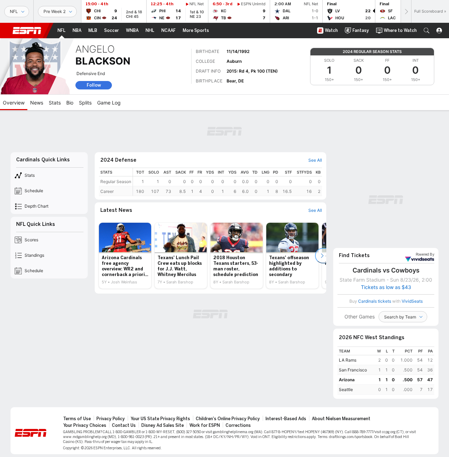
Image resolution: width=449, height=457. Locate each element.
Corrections (238, 425)
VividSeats (425, 255)
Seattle (346, 389)
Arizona (347, 379)
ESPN (27, 30)
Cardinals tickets (374, 301)
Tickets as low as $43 (386, 287)
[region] (227, 182)
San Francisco (353, 369)
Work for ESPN (204, 425)
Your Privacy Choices (84, 425)
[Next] (406, 11)
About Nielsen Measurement (341, 418)
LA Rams (347, 360)
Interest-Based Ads (286, 418)
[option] (125, 256)
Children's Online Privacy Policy (228, 418)
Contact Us (124, 425)
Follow (94, 85)
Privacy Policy (110, 418)
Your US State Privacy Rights (160, 418)
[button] (426, 30)
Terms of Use (77, 418)
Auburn (234, 61)
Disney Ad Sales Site (162, 425)
